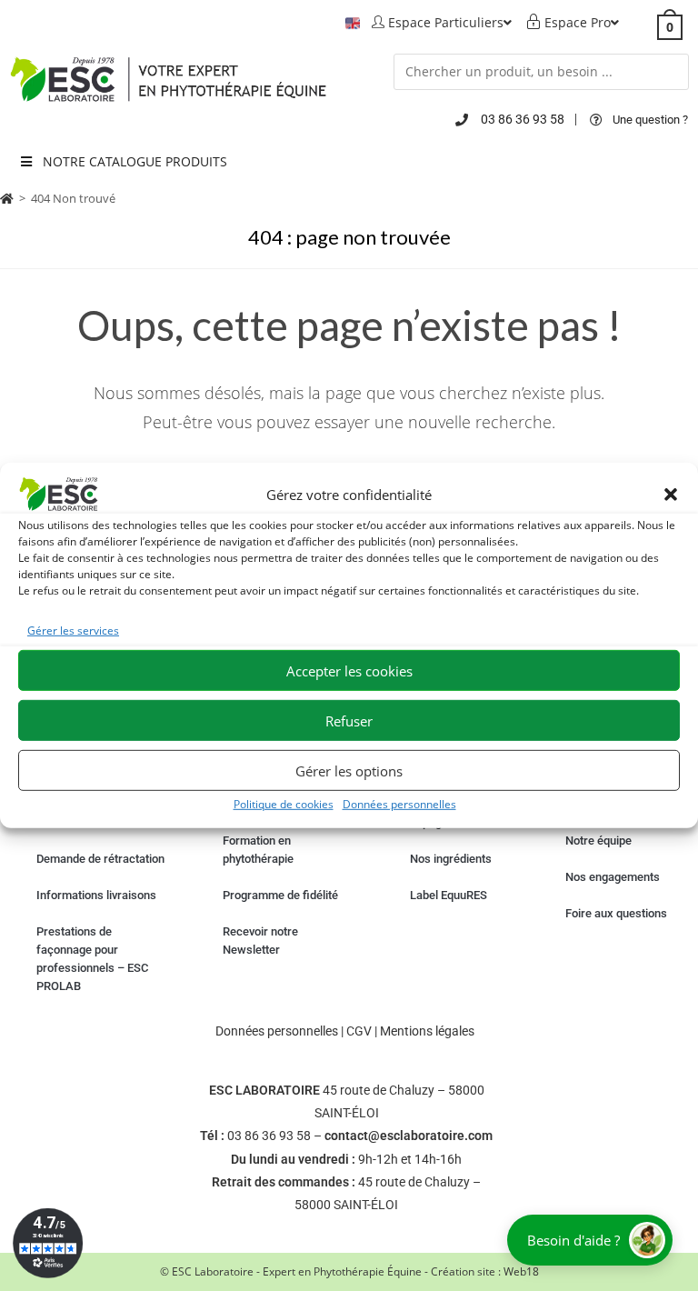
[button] (671, 494)
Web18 (521, 1271)
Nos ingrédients (451, 859)
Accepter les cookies (349, 671)
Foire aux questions (616, 913)
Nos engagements (612, 877)
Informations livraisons (96, 895)
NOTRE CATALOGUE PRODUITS (135, 161)
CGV (359, 1031)
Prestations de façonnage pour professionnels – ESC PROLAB (92, 959)
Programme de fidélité (280, 895)
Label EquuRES (448, 895)
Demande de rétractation (100, 859)
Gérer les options (349, 771)
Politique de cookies (284, 804)
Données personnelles (399, 804)
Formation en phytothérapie (258, 850)
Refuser (349, 721)
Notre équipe (598, 840)
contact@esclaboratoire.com (408, 1135)
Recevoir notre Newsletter (260, 940)
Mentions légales (427, 1031)
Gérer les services (73, 630)
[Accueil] (7, 198)
